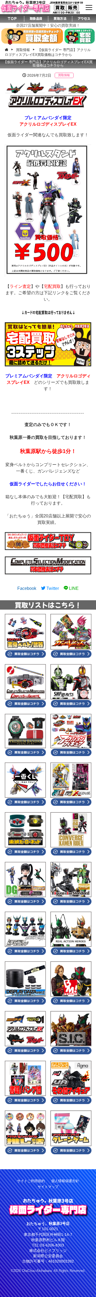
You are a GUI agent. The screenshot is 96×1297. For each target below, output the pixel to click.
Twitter (52, 588)
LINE (73, 588)
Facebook (26, 588)
